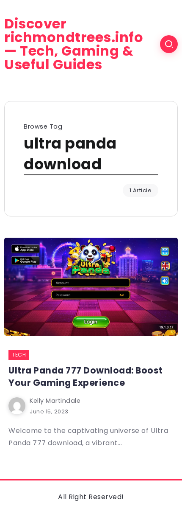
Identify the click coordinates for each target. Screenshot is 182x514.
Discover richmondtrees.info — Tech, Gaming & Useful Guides (73, 44)
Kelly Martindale (55, 400)
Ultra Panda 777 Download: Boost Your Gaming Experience (85, 376)
